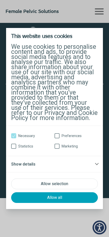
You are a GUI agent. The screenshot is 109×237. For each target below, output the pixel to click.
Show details (23, 164)
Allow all (54, 197)
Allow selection (54, 183)
